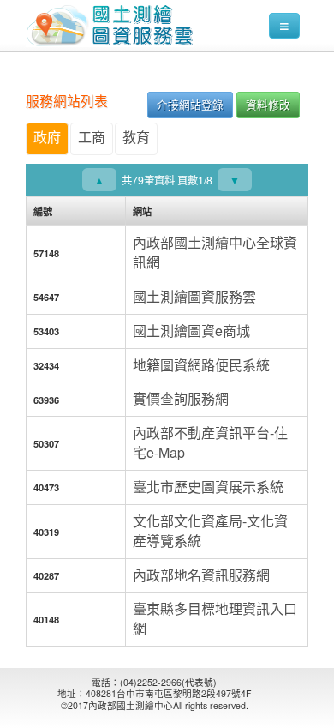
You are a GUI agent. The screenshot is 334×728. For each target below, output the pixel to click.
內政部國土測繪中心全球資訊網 (215, 252)
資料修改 (268, 104)
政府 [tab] (47, 137)
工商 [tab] (91, 137)
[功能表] (284, 26)
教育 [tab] (136, 137)
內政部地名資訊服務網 (201, 575)
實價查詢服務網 (181, 398)
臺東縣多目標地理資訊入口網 (215, 618)
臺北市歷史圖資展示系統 (208, 486)
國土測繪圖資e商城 (191, 330)
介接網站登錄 (190, 104)
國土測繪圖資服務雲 (194, 296)
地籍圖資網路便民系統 (201, 365)
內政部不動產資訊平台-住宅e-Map (210, 442)
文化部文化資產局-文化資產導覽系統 (210, 531)
